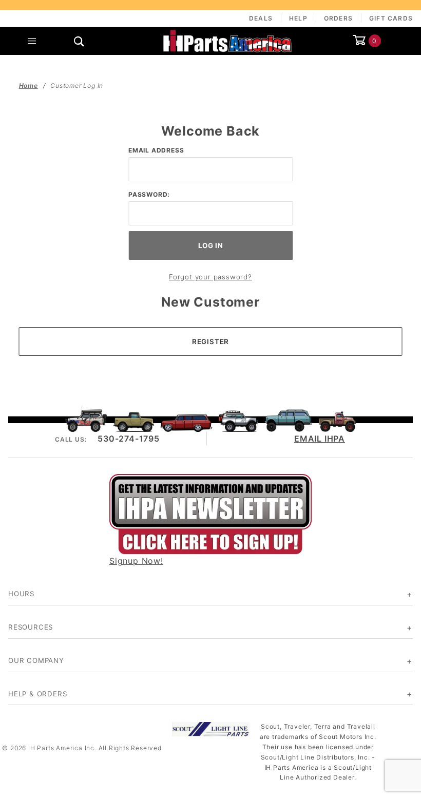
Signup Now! (136, 561)
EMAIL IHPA (319, 438)
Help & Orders (37, 694)
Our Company (36, 660)
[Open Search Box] (80, 41)
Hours (21, 594)
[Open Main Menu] (32, 41)
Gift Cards (391, 18)
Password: (149, 194)
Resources (30, 627)
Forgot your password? (210, 277)
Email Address (156, 150)
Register (210, 341)
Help (298, 18)
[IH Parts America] (227, 40)
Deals (261, 18)
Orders (338, 18)
